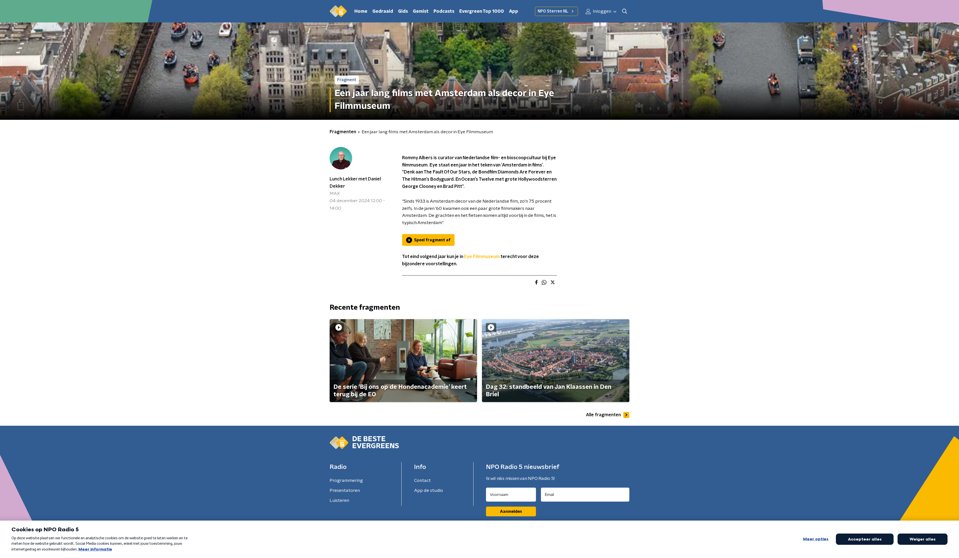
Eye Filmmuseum (481, 257)
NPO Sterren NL (553, 11)
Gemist (421, 11)
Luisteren (339, 500)
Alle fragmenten (603, 415)
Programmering (346, 480)
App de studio (428, 490)
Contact (422, 480)
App (513, 11)
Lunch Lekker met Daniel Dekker (355, 183)
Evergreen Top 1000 (481, 11)
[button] (624, 11)
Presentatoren (345, 490)
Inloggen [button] (601, 11)
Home (360, 11)
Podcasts (444, 11)
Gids (403, 11)
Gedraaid (382, 11)
